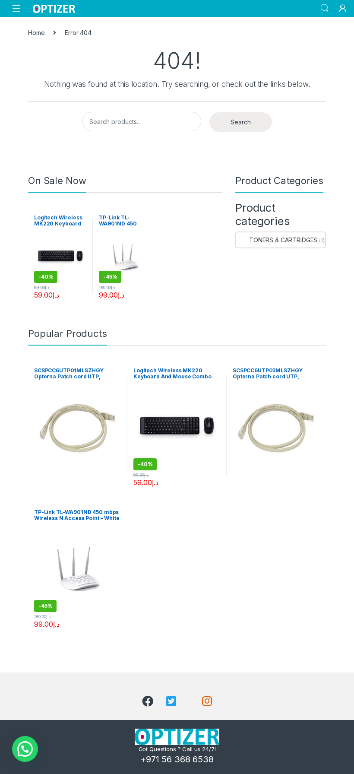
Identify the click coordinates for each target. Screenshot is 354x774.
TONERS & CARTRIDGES (283, 240)
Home (36, 32)
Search (324, 8)
